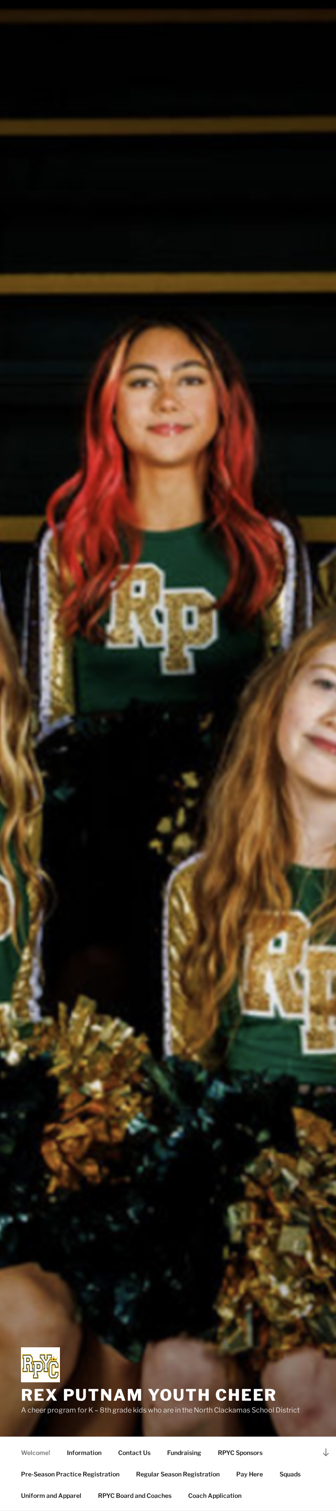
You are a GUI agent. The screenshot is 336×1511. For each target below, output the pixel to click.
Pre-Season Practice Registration (70, 1474)
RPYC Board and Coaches (135, 1495)
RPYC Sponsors (240, 1452)
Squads (290, 1474)
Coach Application (215, 1495)
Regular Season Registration (178, 1474)
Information (84, 1452)
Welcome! (35, 1452)
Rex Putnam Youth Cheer (149, 1395)
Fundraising (184, 1452)
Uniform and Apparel (51, 1495)
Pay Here (249, 1474)
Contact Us (134, 1452)
